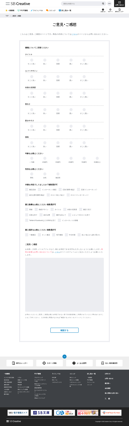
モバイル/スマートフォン (40, 390)
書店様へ (107, 383)
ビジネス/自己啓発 (9, 377)
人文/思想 (6, 389)
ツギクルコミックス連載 (76, 385)
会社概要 (107, 388)
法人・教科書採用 (111, 363)
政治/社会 (6, 380)
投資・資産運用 (8, 382)
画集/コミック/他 (22, 380)
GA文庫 (54, 377)
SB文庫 (20, 384)
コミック (52, 10)
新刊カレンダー (119, 11)
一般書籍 (11, 10)
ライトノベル (38, 10)
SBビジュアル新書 (23, 389)
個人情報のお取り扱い (112, 393)
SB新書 (20, 382)
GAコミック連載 (74, 380)
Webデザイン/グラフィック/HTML (40, 384)
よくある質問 (81, 363)
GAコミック (73, 377)
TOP (7, 16)
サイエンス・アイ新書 (23, 387)
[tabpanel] (18, 413)
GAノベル (54, 380)
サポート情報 (52, 363)
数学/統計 (6, 394)
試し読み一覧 (66, 10)
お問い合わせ (109, 378)
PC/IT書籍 (24, 10)
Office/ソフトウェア (39, 398)
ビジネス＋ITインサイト (24, 392)
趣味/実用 (6, 384)
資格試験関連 (38, 388)
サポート (110, 11)
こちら (74, 34)
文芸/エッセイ (8, 392)
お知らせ (103, 11)
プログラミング (38, 377)
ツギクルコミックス (75, 382)
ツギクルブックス (57, 382)
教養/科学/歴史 (8, 387)
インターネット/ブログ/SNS (40, 394)
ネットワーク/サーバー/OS (40, 380)
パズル (19, 377)
